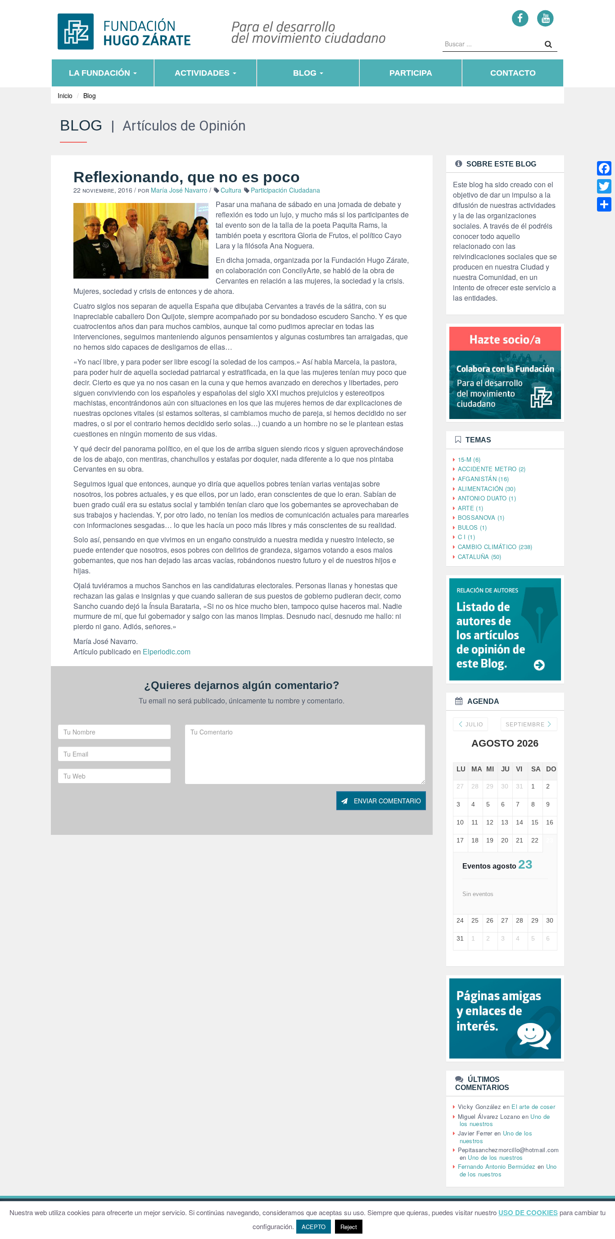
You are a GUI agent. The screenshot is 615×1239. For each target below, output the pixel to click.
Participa (410, 72)
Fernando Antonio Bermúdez (497, 1166)
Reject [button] (348, 1226)
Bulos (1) (472, 527)
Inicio (65, 95)
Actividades (203, 72)
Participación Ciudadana (285, 189)
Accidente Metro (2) (492, 468)
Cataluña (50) (480, 556)
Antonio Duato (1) (487, 498)
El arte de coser (533, 1106)
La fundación (100, 72)
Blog (306, 72)
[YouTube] (545, 18)
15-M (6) (469, 459)
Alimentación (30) (487, 488)
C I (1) (466, 536)
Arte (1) (470, 508)
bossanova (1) (481, 517)
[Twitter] (604, 186)
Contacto (513, 72)
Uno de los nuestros (495, 1157)
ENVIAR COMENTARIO (386, 800)
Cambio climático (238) (495, 546)
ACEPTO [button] (314, 1226)
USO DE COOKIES (528, 1212)
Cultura (231, 189)
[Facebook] (520, 18)
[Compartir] (604, 204)
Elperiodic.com (166, 651)
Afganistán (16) (483, 478)
